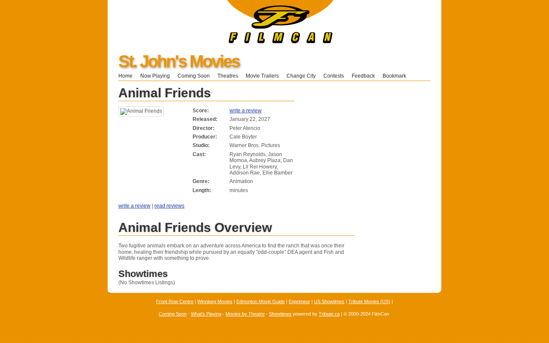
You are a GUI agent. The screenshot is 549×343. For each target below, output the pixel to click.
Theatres (227, 76)
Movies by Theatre (245, 313)
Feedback (363, 76)
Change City (301, 76)
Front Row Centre (174, 301)
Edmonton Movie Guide (260, 301)
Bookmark (397, 76)
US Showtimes (329, 301)
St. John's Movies (178, 61)
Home (125, 76)
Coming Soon (194, 76)
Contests (333, 76)
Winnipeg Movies (214, 301)
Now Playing (155, 76)
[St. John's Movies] (221, 42)
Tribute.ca (329, 313)
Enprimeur (299, 301)
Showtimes (280, 313)
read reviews (169, 206)
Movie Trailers (262, 76)
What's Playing (206, 313)
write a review (245, 111)
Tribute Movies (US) (369, 301)
